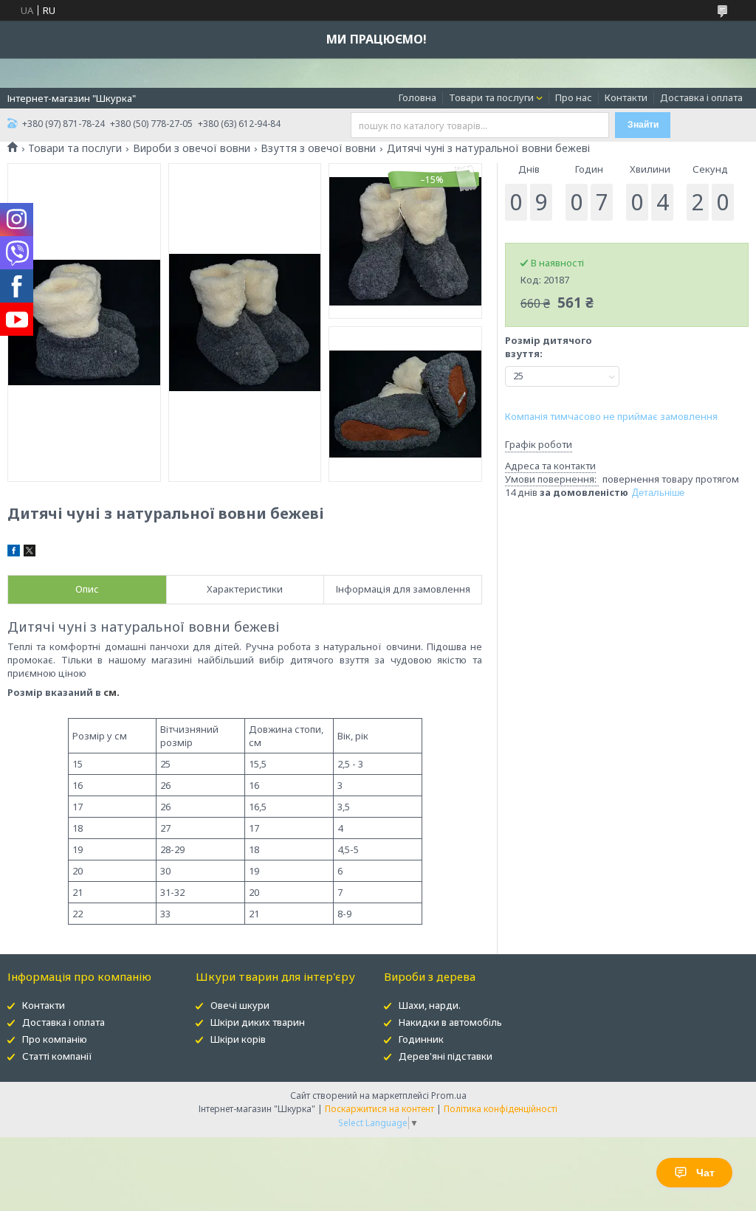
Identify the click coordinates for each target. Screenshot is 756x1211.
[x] (29, 552)
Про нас (573, 97)
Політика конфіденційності (500, 1109)
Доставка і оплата (701, 97)
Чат (705, 1173)
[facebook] (13, 552)
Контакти (626, 97)
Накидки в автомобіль (450, 1022)
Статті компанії (57, 1056)
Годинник (421, 1039)
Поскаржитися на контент (379, 1109)
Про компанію (54, 1039)
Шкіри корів (238, 1039)
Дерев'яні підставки (445, 1056)
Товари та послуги (491, 97)
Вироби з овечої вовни (191, 148)
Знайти (643, 125)
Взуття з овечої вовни (318, 148)
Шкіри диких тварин (257, 1022)
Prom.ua (449, 1095)
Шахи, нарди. (430, 1005)
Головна (417, 97)
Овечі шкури (239, 1005)
